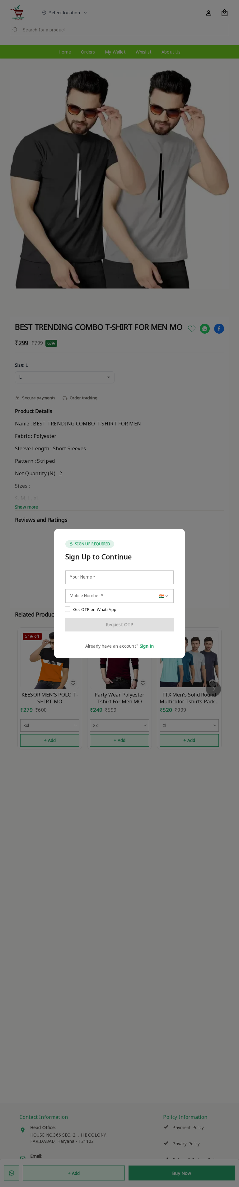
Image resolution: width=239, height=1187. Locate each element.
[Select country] (164, 596)
